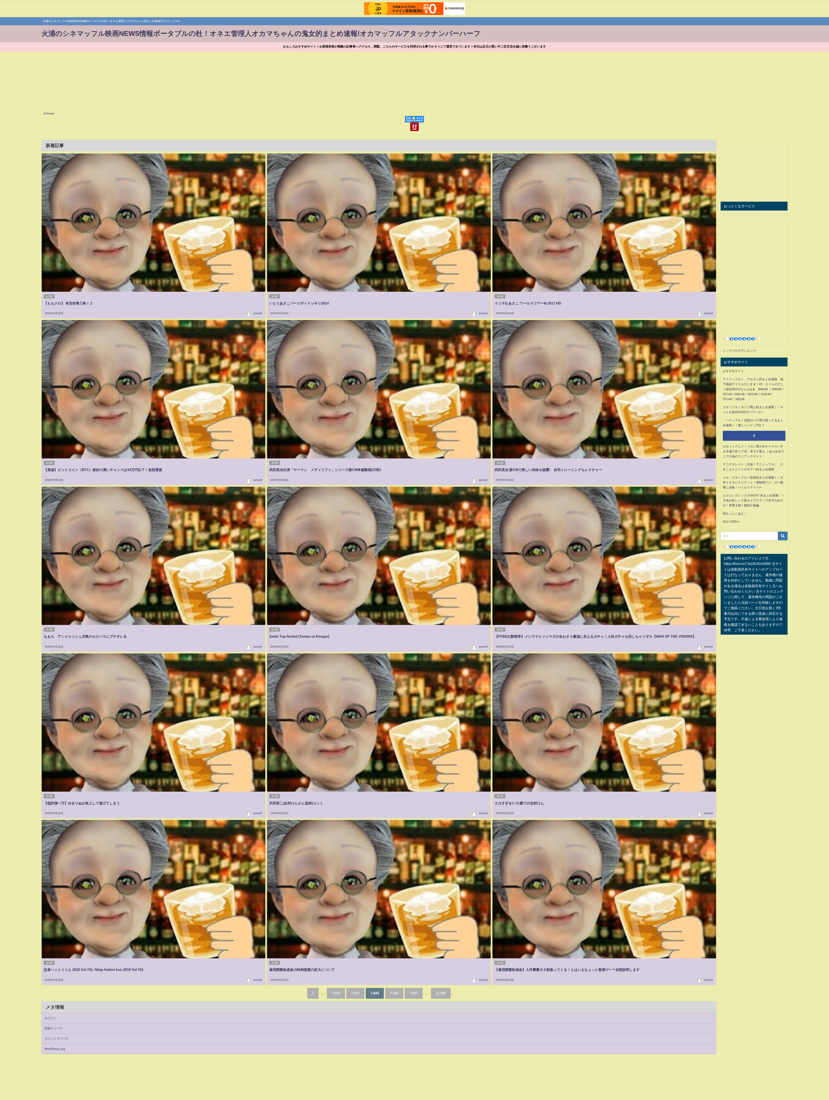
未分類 (49, 296)
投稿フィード (53, 1028)
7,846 (394, 993)
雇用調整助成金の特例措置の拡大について (302, 969)
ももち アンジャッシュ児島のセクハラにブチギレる (85, 636)
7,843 (336, 993)
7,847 (413, 993)
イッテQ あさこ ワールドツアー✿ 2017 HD (528, 303)
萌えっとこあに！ (735, 513)
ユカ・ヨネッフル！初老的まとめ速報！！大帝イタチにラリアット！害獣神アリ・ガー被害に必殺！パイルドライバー (753, 482)
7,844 (355, 993)
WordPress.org (54, 1048)
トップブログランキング (739, 350)
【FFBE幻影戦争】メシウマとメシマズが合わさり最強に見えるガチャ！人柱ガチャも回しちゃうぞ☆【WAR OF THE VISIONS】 (595, 636)
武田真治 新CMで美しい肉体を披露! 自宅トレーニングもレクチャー (548, 469)
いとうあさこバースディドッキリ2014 (299, 303)
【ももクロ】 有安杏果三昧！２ (68, 303)
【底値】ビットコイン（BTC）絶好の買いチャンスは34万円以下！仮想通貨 (103, 469)
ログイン (50, 1018)
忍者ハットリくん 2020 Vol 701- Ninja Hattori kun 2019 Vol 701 (94, 969)
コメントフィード (56, 1038)
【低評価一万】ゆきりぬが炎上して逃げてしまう (82, 803)
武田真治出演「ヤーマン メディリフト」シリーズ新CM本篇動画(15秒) (325, 469)
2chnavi (49, 113)
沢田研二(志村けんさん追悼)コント (296, 803)
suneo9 (257, 313)
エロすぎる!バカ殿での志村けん (519, 803)
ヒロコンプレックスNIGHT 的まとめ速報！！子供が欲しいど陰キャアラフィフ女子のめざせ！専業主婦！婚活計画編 (754, 500)
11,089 (441, 993)
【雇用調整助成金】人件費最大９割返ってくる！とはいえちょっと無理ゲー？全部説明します (567, 969)
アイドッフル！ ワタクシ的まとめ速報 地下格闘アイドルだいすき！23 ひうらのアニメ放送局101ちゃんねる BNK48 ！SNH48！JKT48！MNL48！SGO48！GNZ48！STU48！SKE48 (753, 389)
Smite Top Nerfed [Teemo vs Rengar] (299, 636)
